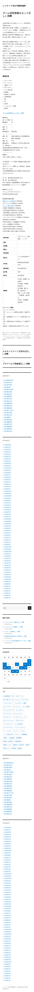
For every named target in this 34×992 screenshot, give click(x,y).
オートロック (11, 336)
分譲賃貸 (8, 338)
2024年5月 (7, 507)
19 (13, 671)
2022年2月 (7, 570)
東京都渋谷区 (23, 332)
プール (15, 731)
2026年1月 (7, 461)
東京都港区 (7, 417)
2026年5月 (7, 452)
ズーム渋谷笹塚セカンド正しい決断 (13, 113)
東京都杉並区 (8, 406)
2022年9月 (7, 554)
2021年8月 (7, 584)
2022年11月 (7, 549)
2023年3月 (7, 540)
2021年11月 (7, 577)
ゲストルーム (7, 713)
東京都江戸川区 (9, 410)
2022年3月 (7, 568)
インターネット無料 (25, 334)
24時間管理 (6, 696)
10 (4, 668)
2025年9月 (7, 470)
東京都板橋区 (8, 408)
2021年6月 (7, 588)
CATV (9, 334)
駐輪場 (4, 339)
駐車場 (14, 748)
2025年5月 (7, 479)
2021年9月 (7, 581)
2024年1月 (7, 517)
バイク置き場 (25, 336)
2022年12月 (7, 547)
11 (8, 668)
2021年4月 (7, 593)
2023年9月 (7, 526)
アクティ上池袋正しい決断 (12, 631)
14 (21, 668)
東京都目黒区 (8, 419)
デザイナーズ (18, 336)
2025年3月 (7, 484)
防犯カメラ (6, 748)
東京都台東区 (8, 392)
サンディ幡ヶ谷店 (8, 205)
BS (7, 334)
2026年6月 (7, 449)
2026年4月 (7, 454)
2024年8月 (7, 500)
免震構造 (24, 734)
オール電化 (26, 706)
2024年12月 (7, 491)
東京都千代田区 (9, 389)
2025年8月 (7, 472)
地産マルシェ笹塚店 (9, 201)
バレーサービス (8, 727)
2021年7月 (7, 586)
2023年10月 (7, 523)
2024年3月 (7, 512)
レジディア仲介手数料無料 (14, 6)
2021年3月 (7, 595)
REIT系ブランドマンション (11, 699)
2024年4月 (7, 510)
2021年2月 (7, 598)
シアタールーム (17, 717)
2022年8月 (7, 556)
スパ (25, 717)
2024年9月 (7, 498)
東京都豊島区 (8, 429)
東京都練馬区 (8, 422)
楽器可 (28, 338)
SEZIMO (7, 332)
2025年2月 (7, 486)
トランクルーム (8, 724)
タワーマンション (8, 720)
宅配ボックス (14, 338)
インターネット (8, 703)
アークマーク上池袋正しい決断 (13, 627)
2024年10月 (8, 496)
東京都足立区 (8, 431)
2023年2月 (7, 542)
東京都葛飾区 (8, 426)
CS (12, 334)
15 (25, 668)
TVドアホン (16, 334)
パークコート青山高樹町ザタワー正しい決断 (17, 641)
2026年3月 (7, 456)
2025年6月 (7, 477)
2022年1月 (7, 572)
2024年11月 (7, 493)
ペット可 (21, 731)
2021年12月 (7, 574)
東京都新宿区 (8, 403)
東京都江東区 (8, 412)
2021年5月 (7, 591)
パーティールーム (19, 727)
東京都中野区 (8, 385)
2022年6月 (7, 561)
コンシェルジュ (17, 713)
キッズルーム (20, 710)
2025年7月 (7, 475)
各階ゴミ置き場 (8, 741)
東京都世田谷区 (9, 380)
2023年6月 (7, 533)
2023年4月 (7, 537)
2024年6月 (7, 505)
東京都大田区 (8, 399)
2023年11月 (7, 521)
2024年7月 (7, 503)
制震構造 (19, 738)
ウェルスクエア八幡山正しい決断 (14, 622)
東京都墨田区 (8, 396)
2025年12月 (7, 463)
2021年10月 (7, 579)
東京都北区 (7, 387)
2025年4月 (7, 482)
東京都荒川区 (8, 424)
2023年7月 (7, 530)
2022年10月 (7, 551)
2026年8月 (7, 445)
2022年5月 (7, 563)
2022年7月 (7, 558)
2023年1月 (7, 544)
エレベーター (7, 706)
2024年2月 (7, 514)
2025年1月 (7, 489)
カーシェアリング (8, 710)
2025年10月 (7, 468)
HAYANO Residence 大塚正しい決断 (15, 636)
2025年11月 (7, 466)
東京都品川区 (8, 394)
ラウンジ (17, 734)
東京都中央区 (8, 382)
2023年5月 (7, 535)
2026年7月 (7, 447)
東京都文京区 (8, 401)
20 (17, 671)
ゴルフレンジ (7, 717)
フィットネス (7, 731)
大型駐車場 (17, 741)
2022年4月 (7, 565)
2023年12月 (7, 519)
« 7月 (8, 681)
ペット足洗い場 (8, 734)
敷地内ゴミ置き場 (22, 338)
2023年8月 (7, 528)
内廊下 (5, 738)
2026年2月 (7, 459)
